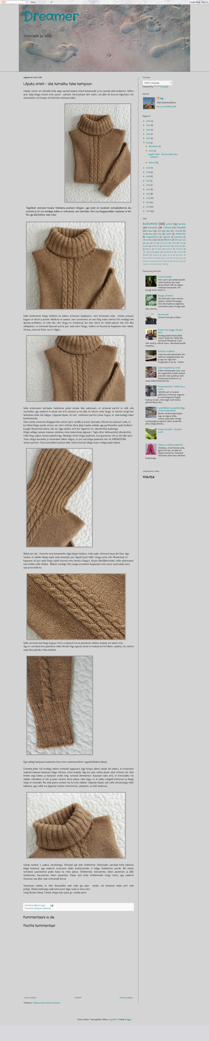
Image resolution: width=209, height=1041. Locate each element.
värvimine (167, 246)
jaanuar (152, 162)
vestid (179, 252)
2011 (148, 206)
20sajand (156, 255)
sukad (168, 234)
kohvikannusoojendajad (151, 261)
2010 (148, 211)
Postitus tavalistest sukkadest (170, 445)
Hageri (164, 255)
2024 (148, 129)
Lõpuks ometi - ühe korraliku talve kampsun (163, 155)
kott (154, 243)
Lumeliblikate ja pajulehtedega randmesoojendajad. (171, 409)
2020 (148, 167)
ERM (176, 240)
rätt (177, 261)
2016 (148, 185)
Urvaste (158, 249)
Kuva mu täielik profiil (166, 106)
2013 (148, 198)
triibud (167, 227)
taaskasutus (148, 234)
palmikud (178, 237)
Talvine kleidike (165, 277)
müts (159, 231)
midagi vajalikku (167, 261)
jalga (148, 243)
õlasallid (181, 227)
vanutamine (168, 252)
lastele (182, 223)
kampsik (38, 908)
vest (181, 243)
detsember (154, 146)
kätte (168, 231)
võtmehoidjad (180, 246)
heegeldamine (152, 237)
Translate (164, 86)
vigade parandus (148, 264)
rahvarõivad (148, 240)
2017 (148, 180)
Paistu (145, 258)
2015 (148, 189)
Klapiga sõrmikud (165, 295)
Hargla (172, 255)
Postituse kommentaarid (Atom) (46, 1003)
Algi (161, 98)
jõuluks (180, 258)
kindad (145, 246)
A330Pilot (113, 1019)
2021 (148, 142)
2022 (148, 138)
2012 (148, 202)
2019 (148, 172)
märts (151, 150)
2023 (148, 134)
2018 (148, 176)
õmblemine (181, 234)
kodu (159, 234)
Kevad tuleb (163, 314)
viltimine (155, 246)
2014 (148, 193)
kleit (184, 240)
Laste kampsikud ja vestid (169, 367)
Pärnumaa (153, 258)
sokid (173, 243)
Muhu (181, 255)
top (182, 261)
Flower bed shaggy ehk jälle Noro (170, 331)
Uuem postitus (30, 997)
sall (144, 252)
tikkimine (167, 240)
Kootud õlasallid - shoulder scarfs (170, 430)
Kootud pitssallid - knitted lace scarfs (171, 387)
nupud (150, 231)
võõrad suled (161, 264)
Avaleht (78, 997)
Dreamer (50, 17)
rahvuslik (178, 231)
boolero (168, 249)
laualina (179, 249)
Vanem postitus (126, 997)
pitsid (169, 223)
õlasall (145, 255)
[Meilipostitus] (52, 905)
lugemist (166, 237)
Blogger (128, 1019)
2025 (148, 125)
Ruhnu (148, 249)
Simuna (172, 258)
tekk (158, 240)
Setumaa (163, 258)
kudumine (47, 908)
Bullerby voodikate (166, 351)
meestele (164, 243)
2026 (148, 121)
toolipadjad (154, 252)
